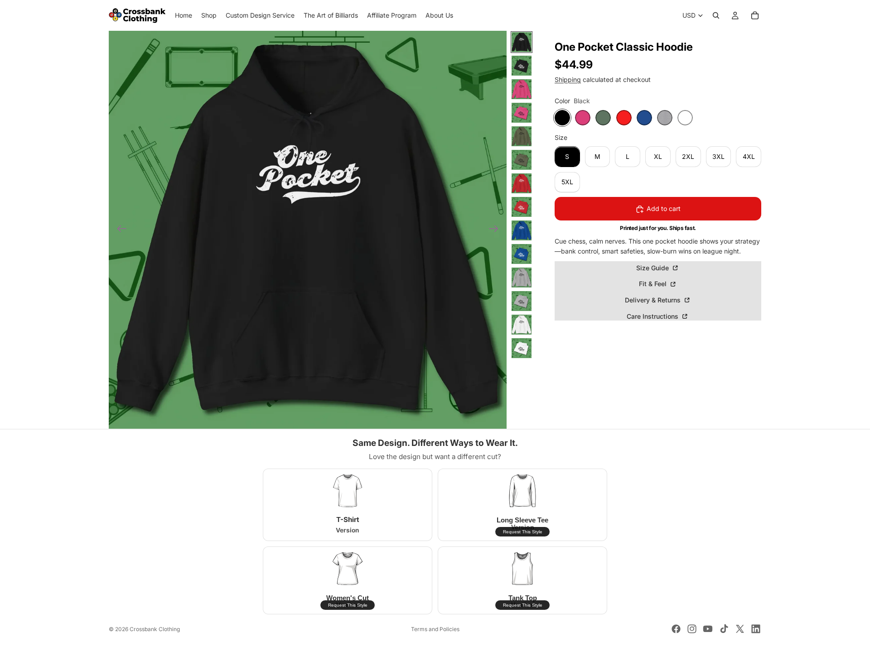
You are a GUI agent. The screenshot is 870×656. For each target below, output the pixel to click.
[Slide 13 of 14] (522, 325)
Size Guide (653, 268)
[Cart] (755, 15)
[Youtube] (707, 628)
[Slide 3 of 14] (522, 89)
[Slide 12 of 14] (522, 301)
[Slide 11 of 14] (522, 277)
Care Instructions (653, 316)
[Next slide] (496, 230)
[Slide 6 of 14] (522, 160)
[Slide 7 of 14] (522, 183)
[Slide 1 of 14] (522, 42)
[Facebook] (676, 628)
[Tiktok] (724, 628)
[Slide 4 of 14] (522, 113)
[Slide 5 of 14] (522, 136)
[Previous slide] (119, 230)
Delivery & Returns (653, 300)
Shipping (568, 79)
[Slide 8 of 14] (522, 207)
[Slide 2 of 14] (522, 66)
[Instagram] (691, 628)
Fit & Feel (653, 284)
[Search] (716, 15)
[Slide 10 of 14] (522, 254)
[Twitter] (740, 628)
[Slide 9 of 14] (522, 230)
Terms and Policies (435, 629)
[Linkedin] (755, 628)
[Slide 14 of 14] (522, 348)
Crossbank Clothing (155, 629)
